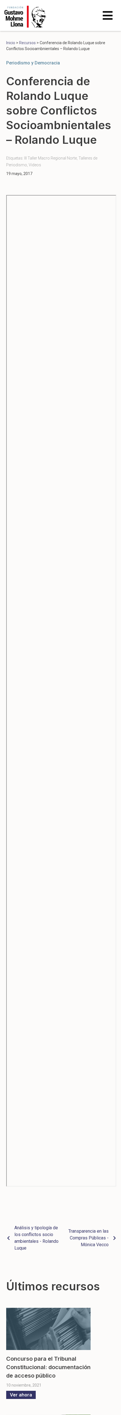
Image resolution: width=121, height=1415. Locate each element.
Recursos (27, 43)
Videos (35, 165)
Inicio (10, 43)
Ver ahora (21, 1395)
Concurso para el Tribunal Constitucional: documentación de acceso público (48, 1367)
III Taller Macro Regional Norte (50, 158)
